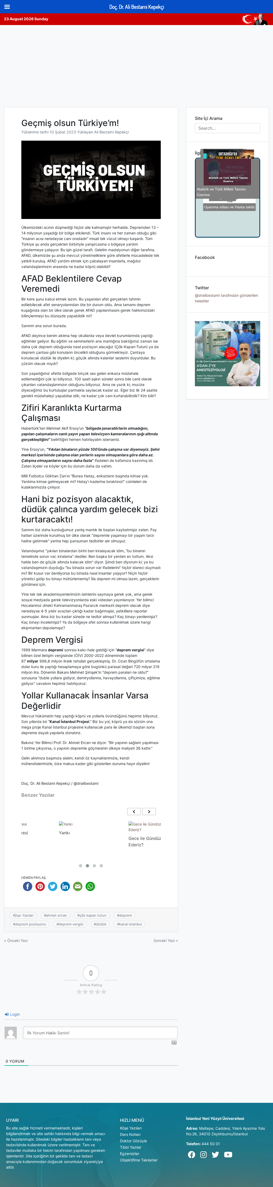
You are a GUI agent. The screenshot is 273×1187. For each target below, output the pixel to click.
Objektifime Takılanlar (139, 1160)
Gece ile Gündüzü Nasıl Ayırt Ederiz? (88, 841)
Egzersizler (129, 1153)
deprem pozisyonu (30, 924)
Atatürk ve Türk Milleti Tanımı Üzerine (221, 201)
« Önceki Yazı (16, 940)
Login (14, 1014)
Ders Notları (130, 1134)
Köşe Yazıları (23, 915)
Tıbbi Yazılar (130, 1147)
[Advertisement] (136, 65)
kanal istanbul (130, 924)
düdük (101, 924)
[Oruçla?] (137, 824)
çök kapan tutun (92, 915)
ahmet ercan (56, 915)
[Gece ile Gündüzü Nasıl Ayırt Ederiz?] (91, 826)
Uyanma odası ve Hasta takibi (232, 221)
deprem (125, 915)
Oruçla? (136, 832)
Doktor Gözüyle (133, 1141)
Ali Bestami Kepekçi (111, 132)
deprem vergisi (71, 924)
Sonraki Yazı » (166, 940)
